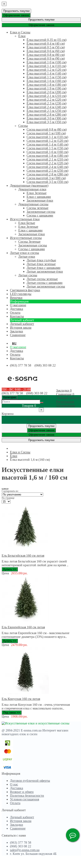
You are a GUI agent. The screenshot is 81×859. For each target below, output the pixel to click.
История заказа (20, 327)
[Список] (3, 488)
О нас (14, 784)
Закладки (16, 824)
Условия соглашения (24, 799)
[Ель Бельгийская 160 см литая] (25, 549)
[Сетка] (6, 488)
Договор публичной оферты (30, 780)
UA (21, 343)
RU (14, 343)
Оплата (15, 354)
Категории (9, 397)
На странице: (8, 497)
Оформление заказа (16, 15)
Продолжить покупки (16, 10)
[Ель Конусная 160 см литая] (25, 693)
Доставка (16, 351)
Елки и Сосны (20, 452)
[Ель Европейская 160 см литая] (25, 621)
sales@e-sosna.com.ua (24, 850)
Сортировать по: (10, 491)
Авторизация (65, 405)
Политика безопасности (27, 795)
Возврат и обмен (22, 792)
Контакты (17, 358)
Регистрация (65, 401)
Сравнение (18, 828)
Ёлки (13, 456)
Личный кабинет (22, 324)
